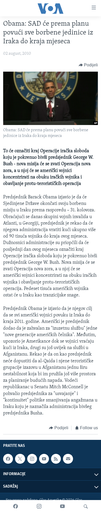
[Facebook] (16, 506)
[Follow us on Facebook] (8, 459)
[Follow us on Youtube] (44, 459)
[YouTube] (62, 506)
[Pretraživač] (85, 506)
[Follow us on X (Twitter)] (20, 459)
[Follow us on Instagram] (32, 459)
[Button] (88, 65)
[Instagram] (39, 506)
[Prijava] (68, 459)
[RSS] (56, 459)
